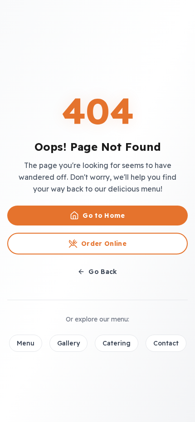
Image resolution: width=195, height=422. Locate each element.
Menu (25, 343)
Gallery (68, 343)
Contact (166, 343)
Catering (116, 343)
